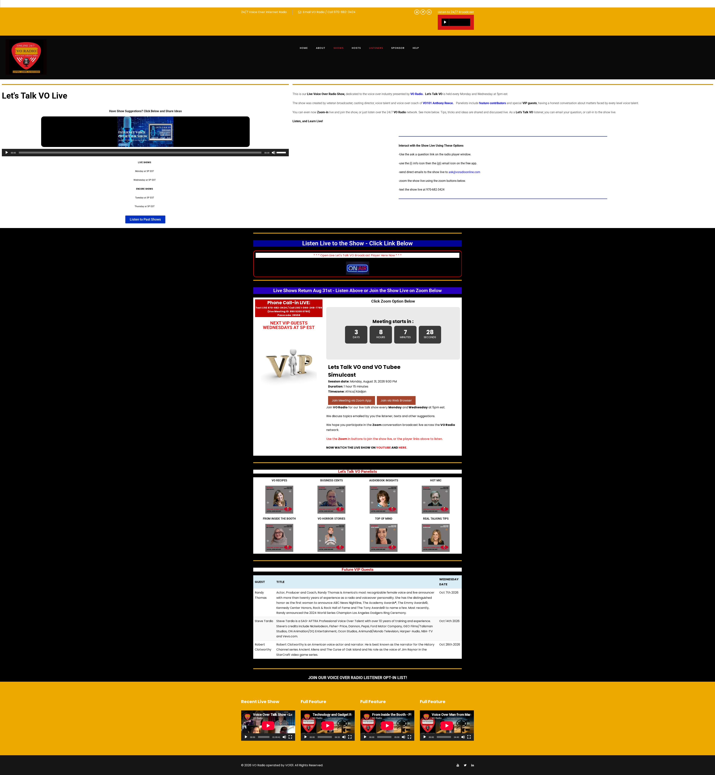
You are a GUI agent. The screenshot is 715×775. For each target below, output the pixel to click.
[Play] (445, 22)
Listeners (376, 48)
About (320, 48)
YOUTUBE (383, 447)
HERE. (402, 447)
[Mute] (273, 152)
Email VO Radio (314, 12)
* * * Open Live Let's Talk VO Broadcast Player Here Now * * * (358, 255)
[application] (145, 152)
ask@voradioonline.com (464, 172)
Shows (338, 48)
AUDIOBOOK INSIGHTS (383, 480)
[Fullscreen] (290, 737)
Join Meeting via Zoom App (351, 400)
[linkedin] (429, 12)
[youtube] (416, 12)
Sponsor (397, 48)
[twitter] (422, 12)
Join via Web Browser (396, 400)
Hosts (356, 48)
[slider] (282, 152)
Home (304, 48)
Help (416, 48)
